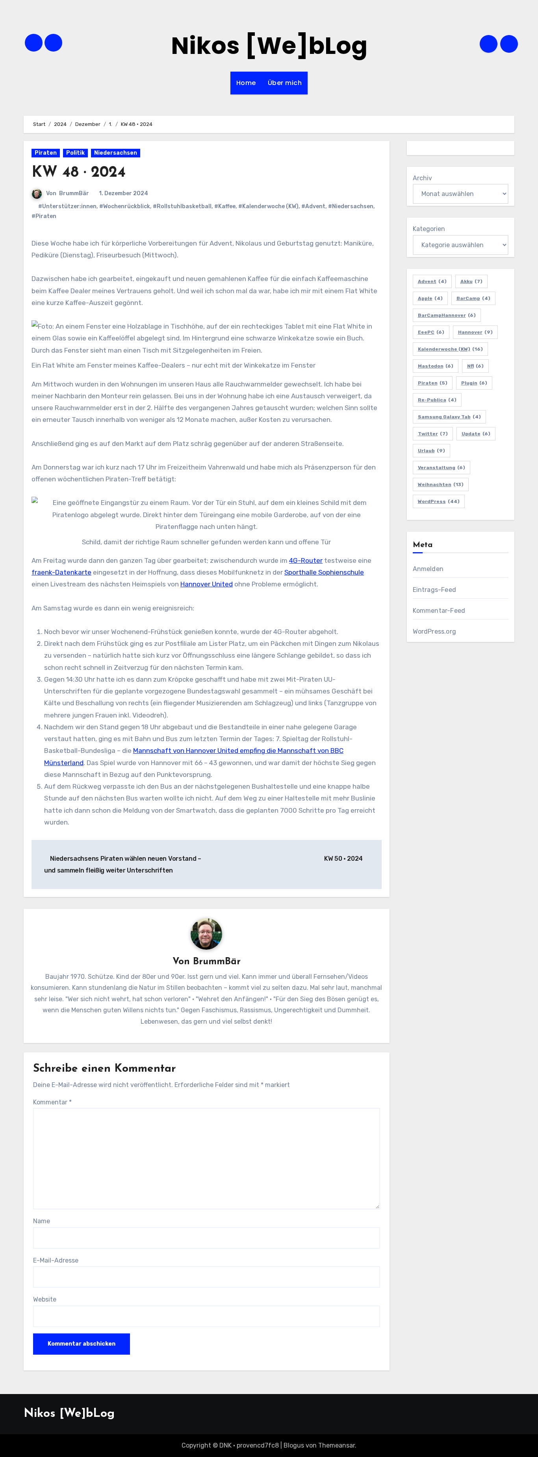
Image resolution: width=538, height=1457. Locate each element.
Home (246, 82)
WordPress (439, 501)
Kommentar (52, 1102)
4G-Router (306, 560)
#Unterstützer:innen (67, 206)
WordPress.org (434, 631)
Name (41, 1221)
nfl (475, 366)
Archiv (422, 178)
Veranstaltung (441, 467)
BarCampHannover (447, 315)
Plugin (474, 383)
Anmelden (428, 569)
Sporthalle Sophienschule (324, 572)
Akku (471, 281)
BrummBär (74, 193)
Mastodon (435, 366)
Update (476, 433)
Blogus (294, 1445)
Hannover (475, 332)
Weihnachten (441, 484)
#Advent (313, 206)
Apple (430, 298)
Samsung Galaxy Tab (449, 417)
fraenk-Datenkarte (61, 572)
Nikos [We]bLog (269, 45)
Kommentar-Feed (439, 610)
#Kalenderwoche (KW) (268, 206)
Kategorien (429, 229)
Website (44, 1299)
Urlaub (431, 450)
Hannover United (206, 584)
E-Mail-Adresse (55, 1260)
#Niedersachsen (350, 206)
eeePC (431, 332)
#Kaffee (225, 206)
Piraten (46, 153)
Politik (75, 153)
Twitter (433, 433)
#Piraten (44, 216)
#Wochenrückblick (124, 206)
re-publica (437, 400)
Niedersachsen (115, 153)
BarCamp (473, 298)
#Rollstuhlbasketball (182, 206)
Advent (432, 281)
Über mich (285, 82)
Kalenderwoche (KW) (450, 349)
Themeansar (336, 1445)
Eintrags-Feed (434, 590)
